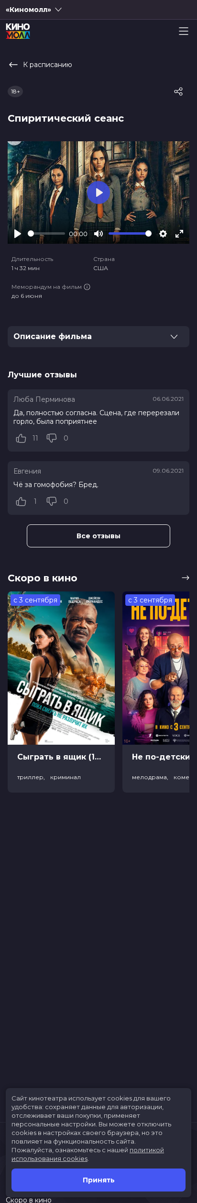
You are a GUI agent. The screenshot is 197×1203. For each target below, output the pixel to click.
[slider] (46, 233)
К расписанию (47, 64)
